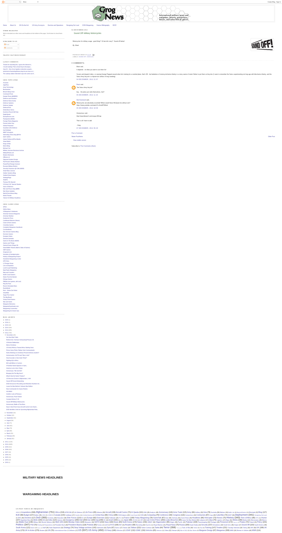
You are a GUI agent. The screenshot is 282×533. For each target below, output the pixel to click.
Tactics (117, 527)
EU (82, 518)
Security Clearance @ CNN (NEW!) (13, 168)
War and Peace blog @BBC (11, 189)
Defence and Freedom (10, 98)
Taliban (133, 527)
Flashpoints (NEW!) (9, 119)
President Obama (75, 525)
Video (166, 530)
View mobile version (79, 140)
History (230, 517)
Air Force (89, 512)
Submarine (100, 527)
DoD (38, 517)
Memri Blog (6, 146)
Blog (260, 512)
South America (259, 525)
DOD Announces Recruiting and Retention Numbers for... (23, 383)
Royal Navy (170, 525)
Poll (31, 525)
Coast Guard (134, 515)
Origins (172, 522)
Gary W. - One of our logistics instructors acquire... (18, 69)
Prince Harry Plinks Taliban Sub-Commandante (20, 350)
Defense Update (8, 105)
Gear (166, 518)
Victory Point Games (9, 299)
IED (44, 520)
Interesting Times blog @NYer (12, 134)
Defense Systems (8, 103)
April (8, 431)
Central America (87, 515)
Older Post (271, 136)
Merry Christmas (11, 345)
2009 (6, 447)
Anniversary (163, 512)
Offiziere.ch (6, 157)
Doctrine (27, 518)
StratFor (5, 179)
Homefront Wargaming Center (12, 259)
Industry (59, 520)
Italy (119, 520)
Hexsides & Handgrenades (11, 254)
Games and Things (8, 243)
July (8, 423)
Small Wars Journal (9, 170)
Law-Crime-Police (153, 520)
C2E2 (43, 515)
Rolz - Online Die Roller (10, 290)
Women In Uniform (243, 530)
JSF (141, 520)
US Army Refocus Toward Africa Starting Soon (20, 347)
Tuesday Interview (233, 527)
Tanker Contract (146, 527)
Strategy (67, 527)
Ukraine (42, 530)
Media (235, 520)
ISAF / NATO (6, 137)
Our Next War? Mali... (12, 337)
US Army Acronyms (38, 25)
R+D (112, 525)
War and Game (7, 301)
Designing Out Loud (72, 25)
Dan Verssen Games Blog (11, 231)
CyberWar (220, 515)
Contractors (200, 515)
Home (5, 25)
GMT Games (7, 250)
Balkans (222, 512)
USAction (119, 530)
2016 (6, 322)
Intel (81, 520)
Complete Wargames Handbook (12, 227)
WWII (254, 530)
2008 (6, 449)
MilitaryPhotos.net (8, 152)
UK (258, 527)
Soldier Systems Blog (9, 173)
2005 (6, 457)
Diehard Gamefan (8, 238)
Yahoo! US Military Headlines (12, 198)
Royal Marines (158, 525)
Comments (9, 48)
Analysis (152, 512)
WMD (231, 530)
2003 (6, 462)
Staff (44, 527)
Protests (90, 525)
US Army (92, 530)
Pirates (242, 522)
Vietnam (174, 530)
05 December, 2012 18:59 (87, 108)
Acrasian (5, 82)
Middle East (23, 522)
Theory (178, 527)
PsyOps (99, 525)
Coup (211, 515)
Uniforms (72, 530)
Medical (245, 520)
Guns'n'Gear (185, 518)
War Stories (193, 530)
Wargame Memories (9, 304)
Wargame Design (206, 530)
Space (33, 527)
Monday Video (74, 522)
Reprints (148, 525)
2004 (6, 460)
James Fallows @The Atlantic (12, 139)
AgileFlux (6, 85)
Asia (205, 512)
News (116, 522)
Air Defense (78, 512)
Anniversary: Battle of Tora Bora (15, 404)
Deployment (241, 514)
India (50, 520)
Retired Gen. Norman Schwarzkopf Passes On (20, 340)
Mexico (264, 520)
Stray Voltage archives (83, 527)
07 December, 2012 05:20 (87, 128)
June (8, 425)
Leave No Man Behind (189, 520)
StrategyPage (7, 177)
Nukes (139, 522)
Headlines (196, 518)
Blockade (252, 512)
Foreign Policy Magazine (10, 121)
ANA (145, 512)
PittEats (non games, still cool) (12, 281)
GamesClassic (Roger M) (10, 245)
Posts (7, 44)
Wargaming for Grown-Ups (11, 311)
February (9, 436)
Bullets (36, 515)
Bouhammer (6, 89)
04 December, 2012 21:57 (87, 79)
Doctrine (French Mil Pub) (10, 112)
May (8, 428)
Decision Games (8, 234)
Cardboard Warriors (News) (11, 220)
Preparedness (48, 525)
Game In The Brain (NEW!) (11, 240)
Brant (78, 84)
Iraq (97, 520)
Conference (164, 515)
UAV (251, 527)
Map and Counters (8, 272)
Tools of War (186, 527)
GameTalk (157, 518)
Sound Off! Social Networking (15, 381)
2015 (6, 325)
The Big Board (7, 297)
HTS (257, 518)
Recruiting (139, 525)
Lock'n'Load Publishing (10, 268)
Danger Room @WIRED (10, 96)
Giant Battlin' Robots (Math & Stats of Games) (16, 247)
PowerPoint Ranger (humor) (11, 164)
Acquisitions (26, 512)
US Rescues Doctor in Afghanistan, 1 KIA (18, 378)
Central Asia (99, 515)
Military (35, 522)
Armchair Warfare (8, 216)
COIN (142, 515)
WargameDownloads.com (11, 306)
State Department (54, 527)
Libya (210, 520)
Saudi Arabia (194, 525)
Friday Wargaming (142, 518)
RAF (120, 525)
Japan (126, 520)
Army (189, 512)
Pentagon (214, 522)
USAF (128, 530)
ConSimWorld (7, 229)
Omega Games (7, 279)
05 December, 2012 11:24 (87, 95)
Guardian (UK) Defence (10, 128)
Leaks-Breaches (171, 520)
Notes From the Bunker (10, 277)
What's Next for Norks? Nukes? (15, 376)
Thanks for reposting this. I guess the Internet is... (17, 64)
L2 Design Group (8, 263)
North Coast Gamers (9, 274)
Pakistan (189, 522)
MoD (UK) (59, 522)
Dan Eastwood (81, 100)
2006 (6, 454)
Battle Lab (231, 512)
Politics (19, 524)
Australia (214, 512)
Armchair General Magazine (11, 213)
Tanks (157, 527)
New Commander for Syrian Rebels (17, 389)
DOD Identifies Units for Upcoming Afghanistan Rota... (22, 409)
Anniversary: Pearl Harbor (14, 396)
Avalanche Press (8, 218)
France (127, 518)
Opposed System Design (10, 159)
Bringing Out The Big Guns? (14, 373)
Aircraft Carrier (121, 512)
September (10, 418)
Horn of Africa (246, 518)
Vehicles (90, 56)
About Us (13, 25)
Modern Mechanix (8, 155)
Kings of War (7, 143)
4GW (17, 512)
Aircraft (108, 512)
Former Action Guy (8, 123)
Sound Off (82, 56)
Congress (176, 515)
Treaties (219, 527)
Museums (88, 522)
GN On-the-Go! (24, 25)
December (10, 335)
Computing (151, 515)
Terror (166, 527)
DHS (19, 518)
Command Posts (8, 94)
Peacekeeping (202, 522)
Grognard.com (7, 252)
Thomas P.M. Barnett (9, 182)
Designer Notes (7, 236)
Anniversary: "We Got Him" (14, 371)
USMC (138, 530)
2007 (6, 452)
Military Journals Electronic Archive (13, 150)
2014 (6, 327)
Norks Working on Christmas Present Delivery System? (22, 352)
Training (208, 527)
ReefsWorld (6, 288)
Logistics (220, 520)
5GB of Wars (7, 209)
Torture (195, 527)
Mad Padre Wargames (10, 270)
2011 (6, 441)
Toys (201, 527)
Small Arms (227, 525)
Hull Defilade (7, 130)
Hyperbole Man (25, 520)
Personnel (224, 522)
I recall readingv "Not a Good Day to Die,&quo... (17, 67)
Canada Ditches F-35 (12, 399)
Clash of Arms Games (9, 222)
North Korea (127, 522)
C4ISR (50, 515)
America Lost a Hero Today (14, 368)
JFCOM (135, 520)
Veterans (159, 530)
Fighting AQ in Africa (12, 360)
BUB (18, 515)
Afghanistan (42, 512)
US (79, 530)
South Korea (21, 527)
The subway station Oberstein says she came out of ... (19, 73)
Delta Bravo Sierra (8, 110)
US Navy (107, 530)
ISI (104, 520)
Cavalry (77, 515)
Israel (111, 520)
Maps (227, 520)
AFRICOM (68, 512)
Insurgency (70, 520)
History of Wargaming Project (11, 256)
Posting (39, 525)
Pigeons (235, 522)
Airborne (99, 512)
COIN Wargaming (87, 25)
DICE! (115, 25)
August (8, 420)
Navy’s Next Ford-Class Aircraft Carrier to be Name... (22, 407)
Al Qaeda (135, 512)
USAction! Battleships (12, 342)
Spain (39, 527)
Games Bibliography (103, 25)
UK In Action (30, 530)
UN (49, 530)
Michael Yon (6, 148)
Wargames (221, 530)
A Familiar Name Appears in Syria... (16, 365)
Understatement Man (60, 530)
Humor (264, 518)
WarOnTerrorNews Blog (10, 193)
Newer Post (75, 136)
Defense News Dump (9, 100)
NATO (97, 522)
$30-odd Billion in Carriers (14, 363)
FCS (120, 518)
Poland (251, 522)
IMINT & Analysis (8, 132)
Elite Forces (71, 518)
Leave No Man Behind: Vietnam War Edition (19, 386)
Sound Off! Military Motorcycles (87, 33)
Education (60, 518)
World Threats (7, 195)
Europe (90, 518)
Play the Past (7, 283)
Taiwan (125, 527)
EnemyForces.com (8, 116)
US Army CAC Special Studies (12, 184)
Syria (109, 527)
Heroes (219, 518)
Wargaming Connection (10, 308)
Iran (89, 520)
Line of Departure (8, 265)
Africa (57, 512)
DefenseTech (7, 107)
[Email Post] (93, 54)
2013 (6, 330)
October (9, 415)
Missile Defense (47, 522)
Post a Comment (77, 133)
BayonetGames (241, 512)
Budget (26, 515)
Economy (51, 518)
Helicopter (208, 518)
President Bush (60, 525)
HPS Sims (6, 261)
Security (204, 525)
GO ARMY (9, 391)
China (110, 515)
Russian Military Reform (10, 166)
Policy (259, 522)
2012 (6, 332)
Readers (128, 525)
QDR (106, 525)
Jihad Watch (6, 141)
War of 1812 (183, 530)
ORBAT (149, 522)
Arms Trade (177, 512)
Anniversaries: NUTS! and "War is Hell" (18, 355)
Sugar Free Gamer (8, 295)
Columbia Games (8, 225)
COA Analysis (122, 515)
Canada (57, 515)
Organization (161, 522)
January (9, 438)
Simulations (216, 525)
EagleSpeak (6, 114)
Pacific (180, 522)
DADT (230, 515)
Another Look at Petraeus (13, 394)
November (10, 412)
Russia (182, 525)
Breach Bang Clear (9, 91)
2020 (6, 320)
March (9, 433)
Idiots (35, 520)
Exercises (100, 518)
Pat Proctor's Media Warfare (11, 161)
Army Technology (8, 87)
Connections (189, 515)
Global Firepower (8, 125)
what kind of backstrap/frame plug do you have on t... (18, 71)
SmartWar (6, 292)
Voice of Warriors (8, 186)
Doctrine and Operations (55, 25)
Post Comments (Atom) (88, 146)
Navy (107, 522)
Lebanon (202, 520)
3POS (5, 207)
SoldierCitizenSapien (9, 175)
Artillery (197, 512)
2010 (6, 444)
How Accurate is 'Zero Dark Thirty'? (16, 358)
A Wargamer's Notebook (10, 211)
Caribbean (68, 515)
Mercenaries (255, 520)
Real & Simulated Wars (10, 286)
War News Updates (9, 191)
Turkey (245, 527)
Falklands (112, 518)
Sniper (236, 525)
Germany (175, 518)
